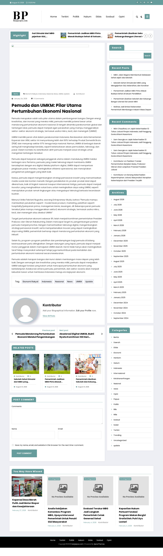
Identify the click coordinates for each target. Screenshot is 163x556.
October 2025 (120, 251)
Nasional (50, 94)
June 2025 (118, 272)
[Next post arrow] (102, 334)
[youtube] (151, 2)
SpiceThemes (99, 544)
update (67, 94)
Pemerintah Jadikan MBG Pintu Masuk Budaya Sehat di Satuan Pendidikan (74, 35)
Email (60, 429)
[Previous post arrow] (12, 334)
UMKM (61, 94)
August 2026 (119, 199)
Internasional (119, 373)
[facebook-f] (137, 2)
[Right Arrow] (150, 36)
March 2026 (119, 225)
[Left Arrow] (146, 36)
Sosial (116, 425)
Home (53, 16)
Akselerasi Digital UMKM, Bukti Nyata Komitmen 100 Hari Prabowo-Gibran (76, 335)
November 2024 (121, 308)
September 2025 (121, 256)
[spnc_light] (141, 16)
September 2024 (121, 318)
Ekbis (98, 16)
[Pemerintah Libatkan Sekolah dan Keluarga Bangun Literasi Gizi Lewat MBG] (88, 364)
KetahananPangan (122, 378)
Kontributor (80, 94)
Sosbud (110, 16)
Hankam (117, 358)
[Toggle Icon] (147, 16)
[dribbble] (144, 2)
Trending (117, 435)
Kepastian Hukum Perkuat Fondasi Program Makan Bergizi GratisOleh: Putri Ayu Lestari (132, 515)
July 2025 (118, 266)
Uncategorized (120, 440)
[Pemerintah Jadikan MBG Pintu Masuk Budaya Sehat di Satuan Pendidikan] (57, 364)
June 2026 (118, 210)
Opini (121, 16)
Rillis (115, 414)
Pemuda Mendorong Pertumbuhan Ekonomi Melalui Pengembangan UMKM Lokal (35, 335)
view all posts (49, 316)
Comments (17, 406)
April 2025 (118, 282)
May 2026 (118, 215)
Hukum (87, 16)
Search (117, 47)
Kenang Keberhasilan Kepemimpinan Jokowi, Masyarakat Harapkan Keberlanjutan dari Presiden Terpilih (131, 178)
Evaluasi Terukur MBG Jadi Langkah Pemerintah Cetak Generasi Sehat (95, 513)
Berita (16, 94)
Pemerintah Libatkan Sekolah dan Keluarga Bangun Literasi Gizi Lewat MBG (123, 35)
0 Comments (39, 99)
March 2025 (119, 287)
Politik (76, 16)
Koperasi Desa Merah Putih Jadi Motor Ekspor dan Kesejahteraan (25, 503)
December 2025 (121, 241)
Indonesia (42, 94)
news (56, 94)
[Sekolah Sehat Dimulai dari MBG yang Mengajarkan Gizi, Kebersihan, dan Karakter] (26, 364)
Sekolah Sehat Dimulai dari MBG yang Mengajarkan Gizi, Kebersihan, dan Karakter (24, 380)
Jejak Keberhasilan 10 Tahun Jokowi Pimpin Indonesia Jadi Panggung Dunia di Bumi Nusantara (131, 131)
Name (14, 429)
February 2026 (120, 230)
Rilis (115, 409)
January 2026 (119, 235)
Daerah (117, 342)
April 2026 (118, 220)
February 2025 (120, 292)
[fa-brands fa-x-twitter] (140, 2)
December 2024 (121, 302)
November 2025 (121, 246)
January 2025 (119, 297)
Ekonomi (117, 352)
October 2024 (120, 313)
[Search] (137, 17)
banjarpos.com (77, 544)
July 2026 (118, 204)
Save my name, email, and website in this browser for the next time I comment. (49, 445)
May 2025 (118, 277)
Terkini (64, 16)
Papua (116, 399)
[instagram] (148, 2)
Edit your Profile (83, 310)
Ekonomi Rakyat (31, 94)
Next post (63, 330)
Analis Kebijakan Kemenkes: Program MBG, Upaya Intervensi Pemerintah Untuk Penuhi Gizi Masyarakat (62, 515)
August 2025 (119, 261)
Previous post (48, 330)
